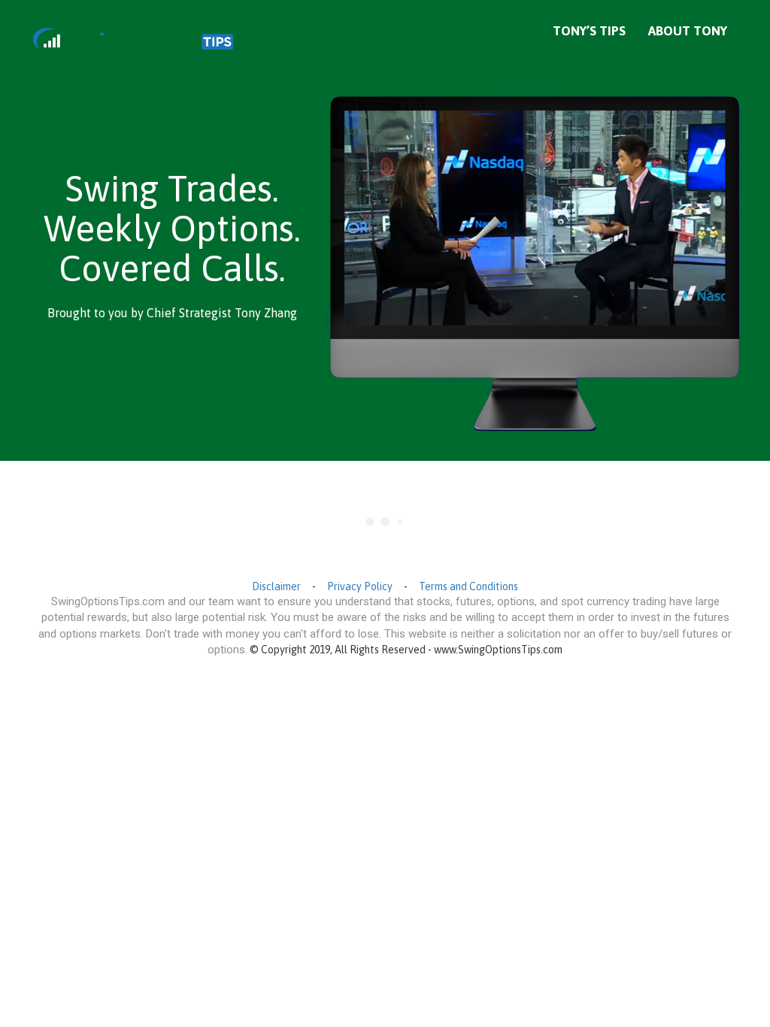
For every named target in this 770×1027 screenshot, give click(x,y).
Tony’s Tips (589, 30)
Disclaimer (276, 586)
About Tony (687, 30)
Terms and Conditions (468, 586)
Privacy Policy (360, 586)
